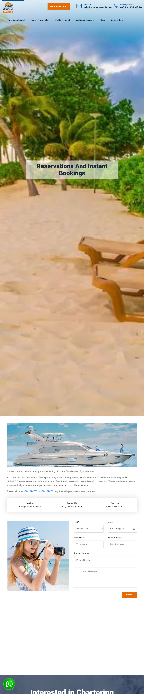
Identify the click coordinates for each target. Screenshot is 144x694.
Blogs (102, 20)
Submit (129, 595)
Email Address (115, 537)
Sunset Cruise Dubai (40, 20)
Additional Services (85, 20)
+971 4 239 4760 (131, 7)
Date (110, 522)
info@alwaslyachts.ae (98, 7)
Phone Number (81, 553)
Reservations (117, 20)
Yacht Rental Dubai (16, 20)
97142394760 (30, 491)
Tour (76, 522)
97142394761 (47, 491)
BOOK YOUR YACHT (59, 6)
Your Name (79, 537)
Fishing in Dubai (62, 20)
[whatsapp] (9, 683)
